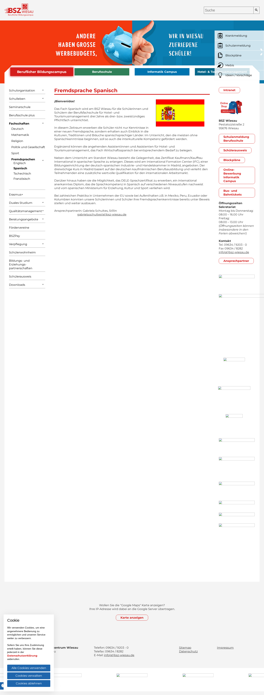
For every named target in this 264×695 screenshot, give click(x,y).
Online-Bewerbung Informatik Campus (232, 175)
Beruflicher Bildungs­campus (42, 72)
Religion (17, 141)
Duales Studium (20, 203)
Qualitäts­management (25, 211)
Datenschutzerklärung (22, 655)
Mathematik (20, 135)
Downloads (17, 284)
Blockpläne (231, 160)
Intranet (229, 90)
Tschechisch (22, 173)
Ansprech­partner (236, 261)
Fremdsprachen (23, 159)
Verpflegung (18, 244)
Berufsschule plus (22, 115)
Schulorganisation (22, 90)
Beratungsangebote (23, 219)
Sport (15, 153)
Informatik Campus (162, 72)
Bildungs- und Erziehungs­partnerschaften (20, 264)
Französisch (21, 178)
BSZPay (14, 236)
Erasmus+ (16, 194)
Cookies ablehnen (29, 683)
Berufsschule (102, 72)
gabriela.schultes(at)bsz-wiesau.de (101, 214)
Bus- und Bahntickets (232, 192)
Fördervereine (19, 227)
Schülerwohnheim (22, 252)
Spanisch (20, 168)
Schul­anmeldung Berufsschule (236, 138)
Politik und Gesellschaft (28, 147)
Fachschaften (19, 123)
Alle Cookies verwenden (28, 668)
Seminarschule (20, 107)
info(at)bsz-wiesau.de (234, 252)
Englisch (19, 163)
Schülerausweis (20, 276)
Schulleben (17, 98)
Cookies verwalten (28, 675)
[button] (5, 52)
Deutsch (17, 128)
